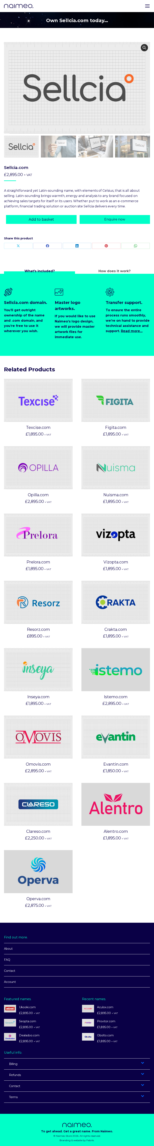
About (8, 948)
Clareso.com (38, 831)
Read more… (132, 331)
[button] (144, 47)
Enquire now (114, 219)
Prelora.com (38, 562)
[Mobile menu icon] (147, 6)
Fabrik (90, 1140)
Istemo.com (116, 696)
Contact (9, 971)
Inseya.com (38, 696)
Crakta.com (115, 629)
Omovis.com (38, 764)
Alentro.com (116, 831)
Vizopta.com (115, 562)
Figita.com (115, 427)
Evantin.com (115, 764)
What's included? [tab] (39, 271)
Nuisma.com (115, 494)
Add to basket (41, 219)
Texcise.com (38, 427)
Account (10, 982)
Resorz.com (38, 629)
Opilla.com (38, 494)
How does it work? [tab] (114, 271)
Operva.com (38, 898)
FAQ (7, 960)
